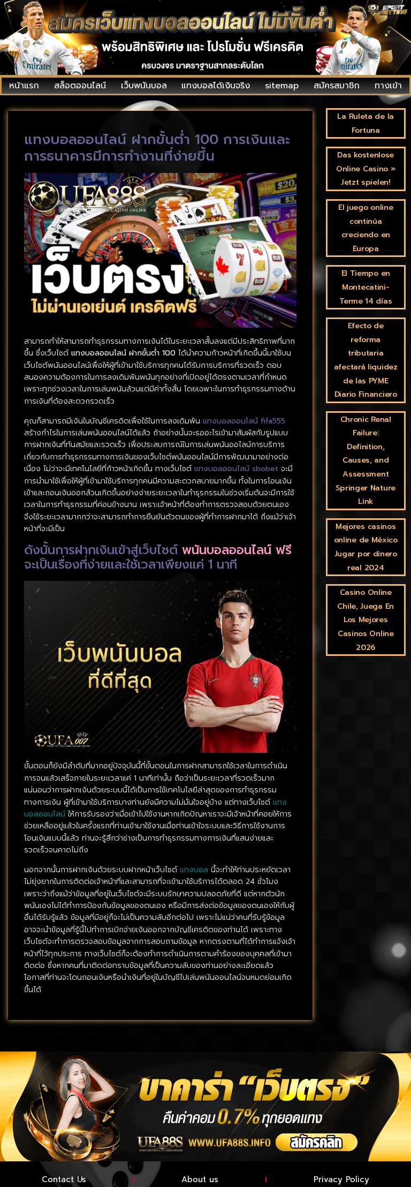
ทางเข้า (388, 85)
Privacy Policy (341, 1179)
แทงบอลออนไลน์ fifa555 (244, 421)
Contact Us (64, 1179)
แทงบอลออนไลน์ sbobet (236, 468)
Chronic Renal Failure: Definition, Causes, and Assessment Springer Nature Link (365, 461)
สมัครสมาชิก (337, 85)
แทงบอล (194, 869)
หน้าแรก (24, 85)
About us (199, 1179)
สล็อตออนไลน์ (80, 85)
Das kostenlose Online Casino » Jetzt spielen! (365, 168)
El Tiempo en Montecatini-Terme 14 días (365, 287)
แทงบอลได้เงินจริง (215, 85)
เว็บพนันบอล (144, 85)
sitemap (282, 85)
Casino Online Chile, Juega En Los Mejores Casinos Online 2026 (365, 620)
